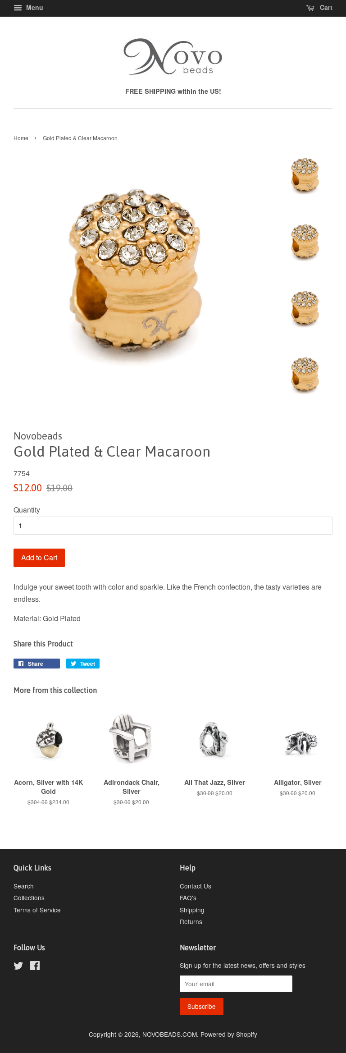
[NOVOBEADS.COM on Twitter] (18, 966)
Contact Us (195, 885)
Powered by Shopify (228, 1034)
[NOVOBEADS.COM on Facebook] (35, 966)
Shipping (192, 909)
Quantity (27, 509)
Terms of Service (37, 909)
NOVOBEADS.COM (169, 1034)
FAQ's (188, 897)
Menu (33, 7)
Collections (29, 897)
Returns (191, 921)
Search (24, 885)
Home (21, 138)
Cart (325, 7)
